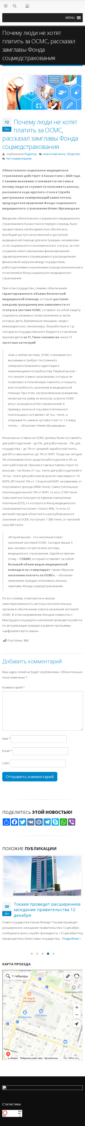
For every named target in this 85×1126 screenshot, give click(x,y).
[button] (70, 17)
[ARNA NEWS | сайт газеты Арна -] (43, 8)
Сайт (5, 763)
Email (7, 751)
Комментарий (13, 687)
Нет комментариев (19, 158)
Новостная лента (54, 154)
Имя (6, 739)
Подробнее (71, 938)
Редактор (30, 154)
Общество (73, 154)
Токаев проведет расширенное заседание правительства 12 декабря (47, 909)
